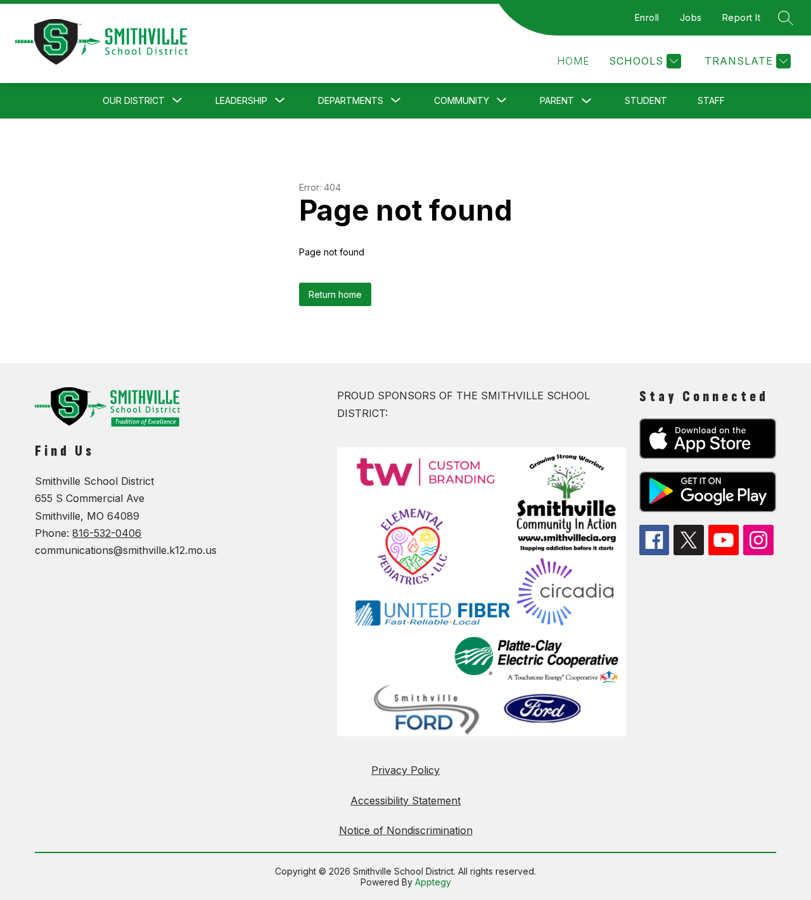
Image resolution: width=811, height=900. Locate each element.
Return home (335, 294)
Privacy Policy (405, 770)
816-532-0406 (106, 533)
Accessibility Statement (405, 800)
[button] (573, 61)
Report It (741, 17)
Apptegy (433, 882)
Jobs (691, 17)
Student (646, 100)
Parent (557, 100)
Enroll (647, 17)
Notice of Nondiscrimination (406, 830)
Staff (711, 100)
